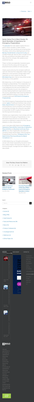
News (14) (6, 226)
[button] (3, 186)
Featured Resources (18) (10, 223)
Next (29, 11)
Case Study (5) (7, 220)
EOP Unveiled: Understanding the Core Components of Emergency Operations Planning (25, 189)
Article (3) (6, 213)
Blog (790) (6, 216)
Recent (9, 255)
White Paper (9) (8, 240)
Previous (23, 11)
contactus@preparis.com (29, 275)
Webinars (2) (7, 237)
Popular (4, 254)
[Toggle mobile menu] (31, 2)
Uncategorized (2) (8, 233)
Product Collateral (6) (9, 230)
